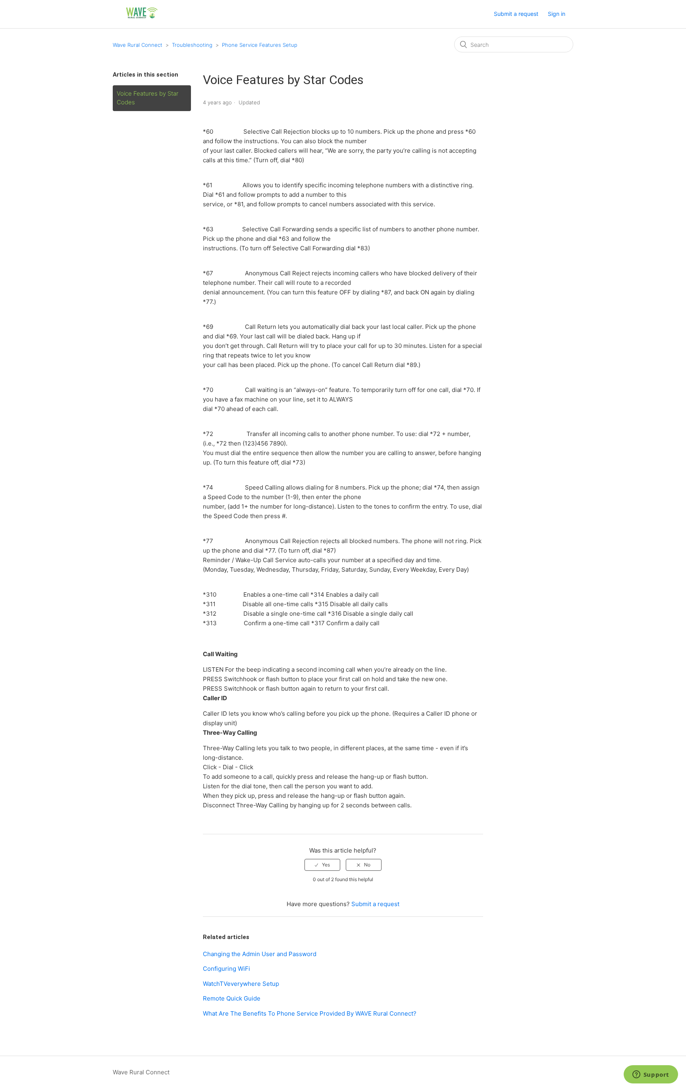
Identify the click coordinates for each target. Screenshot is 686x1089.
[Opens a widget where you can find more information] (650, 1075)
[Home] (142, 18)
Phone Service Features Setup (259, 45)
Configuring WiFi (226, 968)
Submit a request (516, 13)
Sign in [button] (556, 13)
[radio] (322, 865)
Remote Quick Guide (231, 998)
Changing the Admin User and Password (259, 954)
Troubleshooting (192, 45)
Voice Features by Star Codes (147, 98)
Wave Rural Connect (137, 45)
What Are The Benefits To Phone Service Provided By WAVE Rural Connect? (309, 1013)
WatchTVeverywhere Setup (241, 983)
